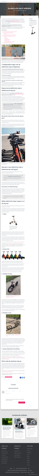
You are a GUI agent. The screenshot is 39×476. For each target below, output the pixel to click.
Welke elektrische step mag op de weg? (9, 36)
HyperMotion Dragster (33, 20)
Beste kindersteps (29, 452)
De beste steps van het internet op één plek (21, 468)
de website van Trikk (11, 243)
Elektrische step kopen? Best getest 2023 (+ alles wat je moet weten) (7, 428)
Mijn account (30, 470)
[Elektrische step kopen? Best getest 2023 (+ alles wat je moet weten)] (7, 421)
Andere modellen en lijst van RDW (10, 41)
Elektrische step (25, 1)
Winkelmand (32, 472)
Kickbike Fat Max (7, 39)
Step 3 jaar (28, 456)
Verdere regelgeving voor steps (7, 42)
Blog (36, 1)
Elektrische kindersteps (29, 448)
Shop (34, 1)
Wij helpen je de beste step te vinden (25, 472)
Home (28, 468)
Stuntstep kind (28, 450)
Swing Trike (6, 38)
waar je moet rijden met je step (7, 371)
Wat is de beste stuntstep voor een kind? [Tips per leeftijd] (12, 472)
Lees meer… (4, 436)
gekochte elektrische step (19, 93)
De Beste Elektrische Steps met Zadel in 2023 (19, 432)
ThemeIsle (36, 474)
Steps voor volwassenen (18, 1)
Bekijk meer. (30, 25)
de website (4, 309)
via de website (9, 271)
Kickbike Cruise (7, 40)
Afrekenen (11, 468)
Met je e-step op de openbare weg (8, 32)
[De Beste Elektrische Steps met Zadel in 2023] (19, 423)
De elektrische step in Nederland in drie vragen (10, 31)
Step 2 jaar (28, 454)
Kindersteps (30, 1)
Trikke (5, 37)
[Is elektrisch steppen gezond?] (32, 421)
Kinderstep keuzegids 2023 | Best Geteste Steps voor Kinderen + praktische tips (17, 470)
